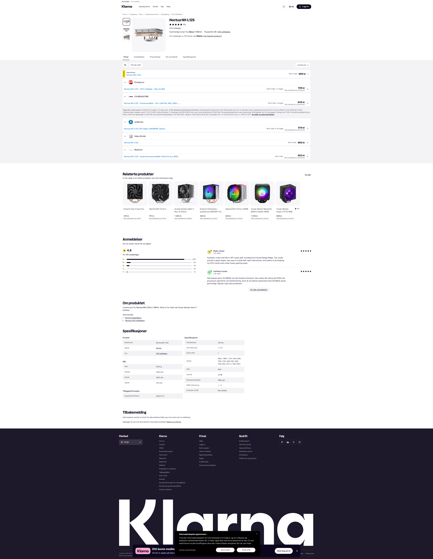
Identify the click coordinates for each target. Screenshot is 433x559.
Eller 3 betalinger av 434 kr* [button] (260, 218)
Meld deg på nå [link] (283, 551)
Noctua (158, 348)
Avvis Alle (225, 550)
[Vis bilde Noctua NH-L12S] (126, 21)
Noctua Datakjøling (133, 318)
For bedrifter (135, 1)
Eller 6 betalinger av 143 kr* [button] (285, 218)
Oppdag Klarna (144, 7)
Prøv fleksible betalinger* (212, 36)
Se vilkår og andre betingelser (263, 115)
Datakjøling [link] (165, 14)
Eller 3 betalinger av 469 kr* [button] (183, 218)
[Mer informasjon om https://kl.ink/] (125, 136)
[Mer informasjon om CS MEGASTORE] (125, 96)
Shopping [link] (133, 14)
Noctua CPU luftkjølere (135, 320)
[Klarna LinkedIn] (288, 442)
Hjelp (168, 7)
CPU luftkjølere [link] (177, 14)
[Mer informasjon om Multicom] (125, 150)
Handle (155, 7)
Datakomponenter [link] (151, 14)
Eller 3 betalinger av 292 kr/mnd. (295, 104)
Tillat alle (246, 550)
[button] (291, 6)
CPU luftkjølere (224, 32)
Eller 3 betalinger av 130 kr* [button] (132, 218)
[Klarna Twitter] (293, 442)
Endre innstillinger (187, 550)
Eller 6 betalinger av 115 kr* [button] (157, 218)
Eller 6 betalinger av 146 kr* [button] (234, 218)
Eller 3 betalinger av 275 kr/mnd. (295, 90)
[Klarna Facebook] (282, 442)
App (162, 7)
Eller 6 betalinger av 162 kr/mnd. (295, 130)
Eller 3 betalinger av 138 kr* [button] (209, 218)
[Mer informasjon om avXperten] (125, 122)
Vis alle (308, 175)
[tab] (126, 57)
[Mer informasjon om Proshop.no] (125, 82)
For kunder (125, 1)
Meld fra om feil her (174, 422)
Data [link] (141, 14)
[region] (217, 543)
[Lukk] (256, 533)
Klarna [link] (125, 14)
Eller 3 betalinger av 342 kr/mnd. (294, 157)
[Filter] (125, 65)
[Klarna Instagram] (299, 442)
